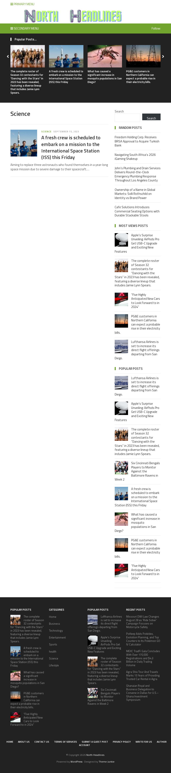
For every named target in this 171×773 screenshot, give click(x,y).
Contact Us (41, 742)
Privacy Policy (122, 742)
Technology (56, 630)
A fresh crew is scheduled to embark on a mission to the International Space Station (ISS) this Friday (66, 76)
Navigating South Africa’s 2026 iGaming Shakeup (135, 156)
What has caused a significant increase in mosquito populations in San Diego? (105, 76)
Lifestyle (54, 665)
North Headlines (95, 755)
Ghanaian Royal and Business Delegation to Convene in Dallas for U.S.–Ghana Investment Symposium (142, 693)
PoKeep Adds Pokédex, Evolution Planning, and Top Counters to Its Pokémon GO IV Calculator (143, 639)
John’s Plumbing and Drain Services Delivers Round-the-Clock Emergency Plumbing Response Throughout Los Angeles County (138, 174)
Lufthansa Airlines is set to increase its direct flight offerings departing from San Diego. (137, 350)
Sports (53, 644)
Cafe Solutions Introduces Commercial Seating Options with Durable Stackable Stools (137, 211)
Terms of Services (65, 742)
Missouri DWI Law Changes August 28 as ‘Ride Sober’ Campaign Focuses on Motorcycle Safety (142, 621)
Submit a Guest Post (95, 742)
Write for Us (144, 742)
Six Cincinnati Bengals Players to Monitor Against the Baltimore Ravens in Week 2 (137, 471)
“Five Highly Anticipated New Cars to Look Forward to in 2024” (145, 300)
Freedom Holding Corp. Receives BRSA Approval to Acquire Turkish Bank (137, 141)
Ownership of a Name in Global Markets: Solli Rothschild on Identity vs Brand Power (135, 193)
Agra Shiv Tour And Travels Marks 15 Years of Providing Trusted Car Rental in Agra (143, 675)
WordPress (76, 762)
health (52, 651)
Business (54, 624)
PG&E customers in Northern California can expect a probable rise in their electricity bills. (140, 76)
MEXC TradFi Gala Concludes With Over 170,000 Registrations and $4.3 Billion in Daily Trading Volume (143, 658)
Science (46, 131)
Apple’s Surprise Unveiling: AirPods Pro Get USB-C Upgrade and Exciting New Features (137, 243)
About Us (24, 742)
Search (119, 111)
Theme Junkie (106, 762)
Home (52, 617)
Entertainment (57, 637)
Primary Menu (23, 4)
